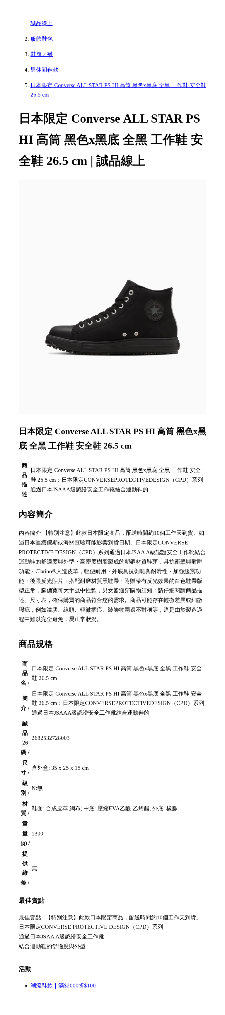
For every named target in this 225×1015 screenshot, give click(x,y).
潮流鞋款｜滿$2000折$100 (63, 985)
